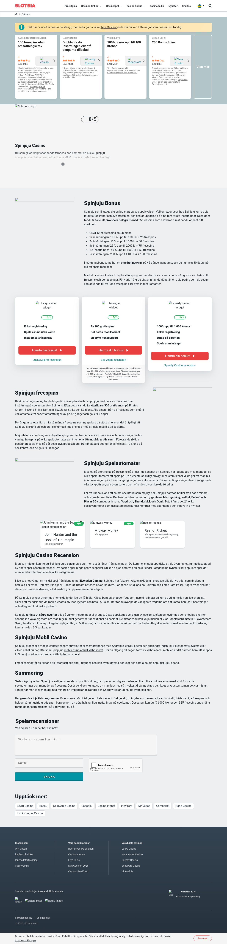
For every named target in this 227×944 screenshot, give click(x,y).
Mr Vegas (144, 806)
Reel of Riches (156, 530)
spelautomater (100, 476)
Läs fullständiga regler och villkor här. (123, 71)
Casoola (86, 806)
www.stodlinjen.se (26, 89)
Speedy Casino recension (180, 365)
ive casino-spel (66, 568)
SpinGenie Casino (64, 806)
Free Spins (74, 860)
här (73, 77)
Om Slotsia (21, 848)
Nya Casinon (109, 27)
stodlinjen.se (79, 70)
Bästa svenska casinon (81, 848)
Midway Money (106, 530)
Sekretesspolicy (23, 917)
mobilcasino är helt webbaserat (83, 650)
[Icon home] (16, 14)
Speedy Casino (130, 860)
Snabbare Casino (131, 865)
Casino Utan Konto (78, 871)
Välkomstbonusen (167, 211)
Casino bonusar (77, 854)
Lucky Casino (129, 848)
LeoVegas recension (113, 359)
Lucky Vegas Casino (30, 813)
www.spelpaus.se (37, 86)
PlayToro (126, 806)
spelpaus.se (91, 70)
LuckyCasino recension (47, 359)
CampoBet (162, 806)
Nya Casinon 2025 (78, 865)
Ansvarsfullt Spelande (50, 891)
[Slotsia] (27, 6)
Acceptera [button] (202, 938)
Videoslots (127, 871)
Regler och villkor (24, 854)
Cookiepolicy (43, 917)
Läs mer (23, 64)
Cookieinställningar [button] (25, 940)
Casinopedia (22, 865)
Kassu (43, 806)
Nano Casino (183, 806)
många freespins (65, 422)
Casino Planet (106, 806)
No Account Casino (132, 854)
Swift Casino (25, 806)
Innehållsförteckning (26, 860)
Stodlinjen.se (158, 84)
